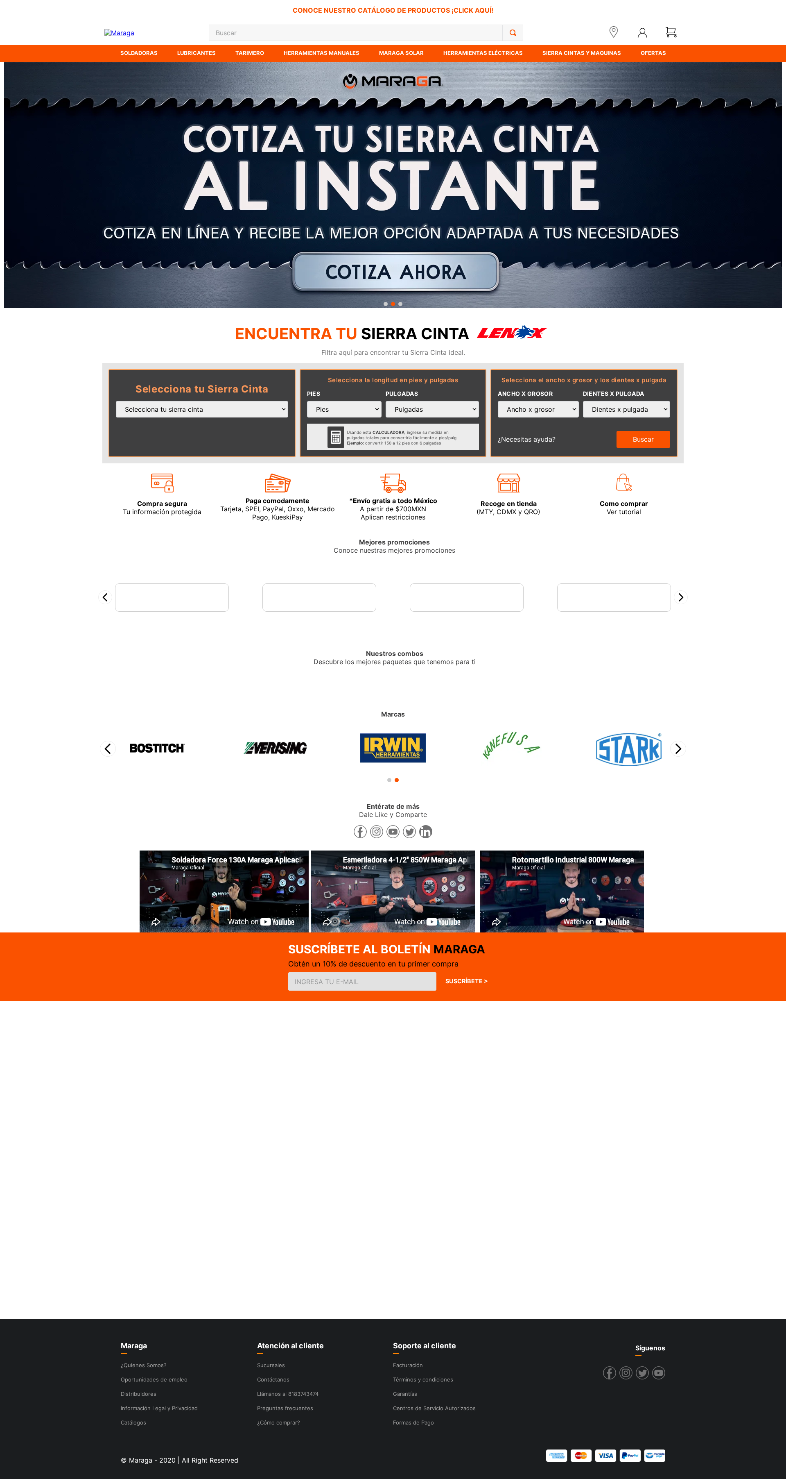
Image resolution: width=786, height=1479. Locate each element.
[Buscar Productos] (513, 33)
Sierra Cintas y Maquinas (581, 53)
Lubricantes (196, 53)
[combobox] (366, 33)
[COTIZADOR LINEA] (393, 185)
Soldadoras (139, 53)
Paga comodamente (277, 501)
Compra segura (162, 503)
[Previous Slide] (108, 819)
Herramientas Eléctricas (483, 53)
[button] (386, 304)
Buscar (643, 439)
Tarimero (249, 53)
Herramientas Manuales (321, 53)
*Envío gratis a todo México (393, 501)
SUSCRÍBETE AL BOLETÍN (359, 1019)
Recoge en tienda (509, 503)
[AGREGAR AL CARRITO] (172, 668)
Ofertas (653, 53)
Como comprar (624, 503)
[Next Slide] (678, 819)
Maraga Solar (401, 53)
